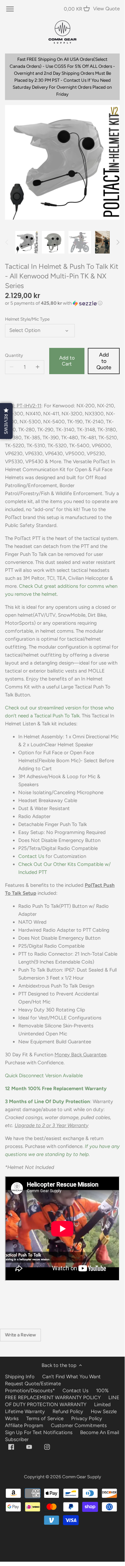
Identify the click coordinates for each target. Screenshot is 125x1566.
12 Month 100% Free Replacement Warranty (56, 1089)
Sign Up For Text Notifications (38, 1432)
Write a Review (20, 1335)
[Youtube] (29, 1446)
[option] (26, 242)
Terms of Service (45, 1418)
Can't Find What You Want (71, 1377)
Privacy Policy (86, 1418)
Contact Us (31, 856)
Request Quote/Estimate (33, 1384)
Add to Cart (67, 361)
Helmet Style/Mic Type (27, 319)
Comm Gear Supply (81, 1476)
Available (44, 1076)
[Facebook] (11, 1446)
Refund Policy (68, 1411)
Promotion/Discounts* (30, 1391)
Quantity (14, 355)
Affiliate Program (24, 1425)
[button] (62, 303)
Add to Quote (103, 361)
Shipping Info (20, 1377)
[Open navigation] (10, 9)
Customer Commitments (79, 1425)
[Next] (117, 242)
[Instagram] (47, 1446)
